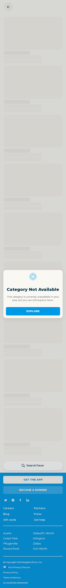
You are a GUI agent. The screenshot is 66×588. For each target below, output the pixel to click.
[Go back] (8, 6)
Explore (33, 311)
